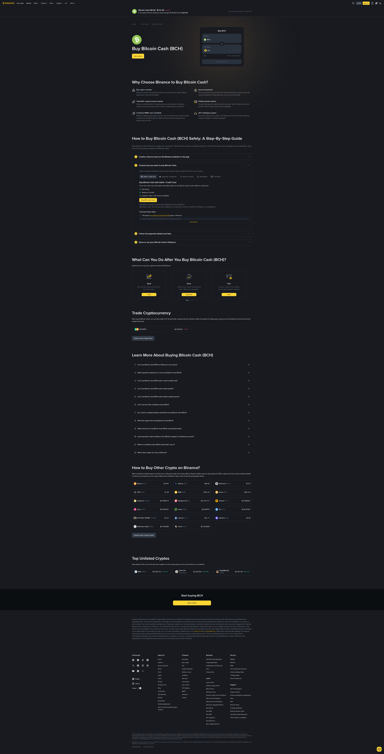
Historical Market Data (237, 672)
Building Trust (162, 685)
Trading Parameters (236, 708)
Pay (183, 666)
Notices (160, 697)
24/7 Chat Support (236, 689)
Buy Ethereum (210, 721)
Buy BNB (209, 711)
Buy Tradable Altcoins (213, 724)
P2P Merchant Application (214, 659)
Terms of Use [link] (198, 631)
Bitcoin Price (210, 689)
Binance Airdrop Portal (237, 711)
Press (159, 672)
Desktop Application (164, 704)
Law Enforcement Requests (238, 714)
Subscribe (149, 294)
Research (185, 694)
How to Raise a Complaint (238, 717)
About (160, 659)
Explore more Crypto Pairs (143, 338)
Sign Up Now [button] (138, 56)
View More (193, 222)
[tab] (148, 177)
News (159, 669)
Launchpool (185, 682)
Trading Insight (234, 675)
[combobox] (208, 50)
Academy (185, 675)
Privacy (160, 682)
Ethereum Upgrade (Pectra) (214, 705)
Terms (160, 678)
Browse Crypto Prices (213, 686)
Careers (160, 662)
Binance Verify (234, 705)
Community (161, 691)
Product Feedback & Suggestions (240, 695)
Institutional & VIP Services (214, 666)
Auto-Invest (185, 685)
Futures (43, 3)
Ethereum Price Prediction (214, 701)
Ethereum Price (211, 692)
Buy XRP (209, 714)
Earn (51, 3)
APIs (231, 701)
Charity (184, 697)
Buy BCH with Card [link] (148, 200)
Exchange (185, 659)
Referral (232, 662)
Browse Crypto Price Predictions (216, 695)
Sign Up (366, 3)
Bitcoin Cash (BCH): (147, 10)
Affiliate (232, 659)
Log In (359, 3)
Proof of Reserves (236, 678)
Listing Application (211, 662)
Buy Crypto (20, 3)
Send (189, 294)
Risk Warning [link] (210, 631)
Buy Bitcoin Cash (222, 62)
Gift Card (184, 678)
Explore (229, 294)
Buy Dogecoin (210, 717)
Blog (159, 688)
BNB (231, 666)
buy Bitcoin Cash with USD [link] (160, 215)
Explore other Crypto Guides (144, 535)
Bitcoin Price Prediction (213, 698)
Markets (28, 3)
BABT (184, 691)
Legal (159, 675)
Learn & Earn (210, 682)
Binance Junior (186, 672)
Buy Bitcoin (209, 708)
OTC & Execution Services (238, 669)
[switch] (139, 688)
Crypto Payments (187, 669)
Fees (231, 698)
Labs (207, 669)
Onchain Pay (210, 672)
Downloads (161, 701)
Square (59, 3)
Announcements (163, 666)
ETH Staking (186, 688)
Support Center (235, 692)
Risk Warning (162, 694)
